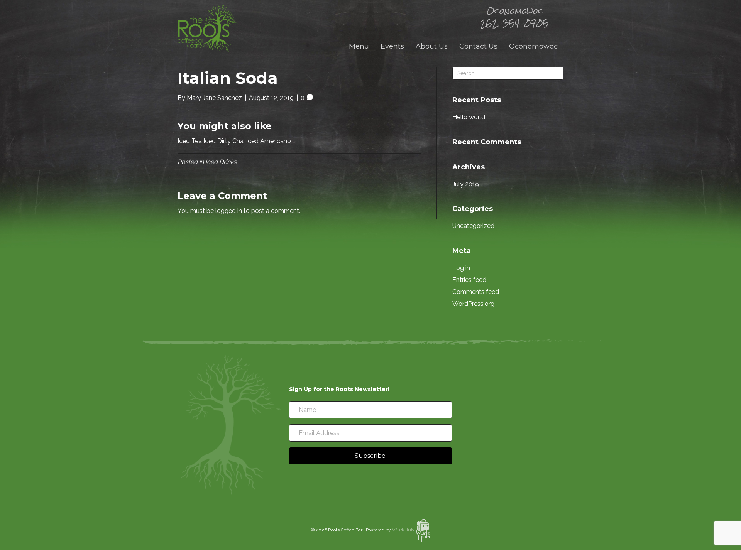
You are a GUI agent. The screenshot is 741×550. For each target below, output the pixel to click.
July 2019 (465, 184)
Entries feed (469, 279)
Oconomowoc (533, 46)
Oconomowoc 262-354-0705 (514, 17)
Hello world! (469, 117)
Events (392, 46)
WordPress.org (473, 303)
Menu (359, 46)
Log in (461, 268)
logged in (228, 210)
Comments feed (475, 291)
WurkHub (404, 530)
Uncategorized (473, 225)
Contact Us (478, 46)
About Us (432, 46)
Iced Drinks (221, 161)
